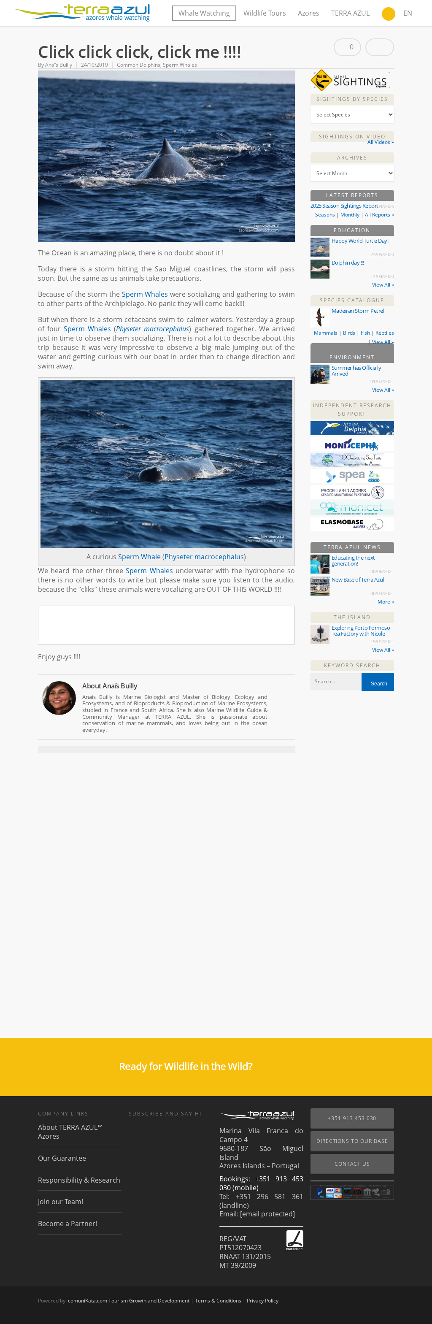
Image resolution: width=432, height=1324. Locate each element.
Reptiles (384, 332)
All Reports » (379, 214)
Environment (352, 357)
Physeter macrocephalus (152, 328)
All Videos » (380, 142)
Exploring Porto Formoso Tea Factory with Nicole (361, 630)
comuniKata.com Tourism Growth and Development (128, 1300)
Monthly (349, 214)
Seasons (325, 214)
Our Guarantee (62, 1158)
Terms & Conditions (218, 1300)
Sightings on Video (352, 136)
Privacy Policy (262, 1300)
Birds (349, 332)
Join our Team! (60, 1201)
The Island (352, 617)
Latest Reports (352, 195)
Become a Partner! (67, 1223)
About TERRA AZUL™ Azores (70, 1132)
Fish (365, 332)
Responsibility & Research (79, 1180)
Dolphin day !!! (348, 262)
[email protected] (267, 1213)
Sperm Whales (180, 64)
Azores (308, 13)
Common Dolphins (138, 64)
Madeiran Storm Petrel (358, 310)
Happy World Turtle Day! (360, 240)
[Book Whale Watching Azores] (388, 14)
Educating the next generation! (353, 560)
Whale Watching (204, 13)
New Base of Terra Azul (358, 579)
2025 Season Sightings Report (344, 205)
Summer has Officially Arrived (356, 370)
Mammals (326, 332)
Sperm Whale (139, 556)
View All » (383, 284)
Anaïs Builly (58, 64)
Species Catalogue (352, 300)
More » (386, 601)
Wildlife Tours (264, 13)
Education (352, 230)
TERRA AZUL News (352, 547)
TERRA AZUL (350, 13)
